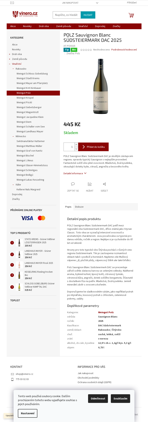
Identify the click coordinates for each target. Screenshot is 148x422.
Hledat (88, 14)
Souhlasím (120, 399)
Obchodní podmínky (88, 378)
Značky (16, 199)
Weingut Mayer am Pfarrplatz (32, 83)
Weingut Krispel (25, 98)
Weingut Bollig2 (25, 175)
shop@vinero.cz (24, 374)
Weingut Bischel (25, 155)
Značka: (73, 53)
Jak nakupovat (70, 3)
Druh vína (17, 54)
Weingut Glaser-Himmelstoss (32, 165)
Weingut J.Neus (25, 160)
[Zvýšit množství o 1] (76, 145)
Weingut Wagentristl (27, 112)
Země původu (19, 59)
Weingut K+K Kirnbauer (29, 88)
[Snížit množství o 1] (76, 149)
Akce (15, 44)
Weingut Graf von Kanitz (29, 151)
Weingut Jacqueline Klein (30, 117)
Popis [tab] (68, 207)
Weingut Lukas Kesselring (30, 180)
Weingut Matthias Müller (29, 146)
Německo (21, 136)
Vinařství (16, 64)
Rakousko (21, 69)
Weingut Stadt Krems (28, 78)
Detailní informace (73, 173)
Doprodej (17, 194)
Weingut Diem (24, 122)
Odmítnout (98, 399)
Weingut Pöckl (24, 102)
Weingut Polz (24, 93)
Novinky (16, 49)
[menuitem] (13, 26)
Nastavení (27, 413)
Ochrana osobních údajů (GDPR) (94, 382)
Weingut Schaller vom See (31, 126)
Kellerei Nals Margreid (28, 189)
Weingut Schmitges (27, 170)
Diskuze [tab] (79, 207)
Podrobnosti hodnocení (124, 50)
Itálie (18, 184)
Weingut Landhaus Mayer (30, 131)
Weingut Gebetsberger (29, 107)
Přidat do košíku (96, 146)
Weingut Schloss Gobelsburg (32, 73)
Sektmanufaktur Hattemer (31, 141)
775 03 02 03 (22, 379)
